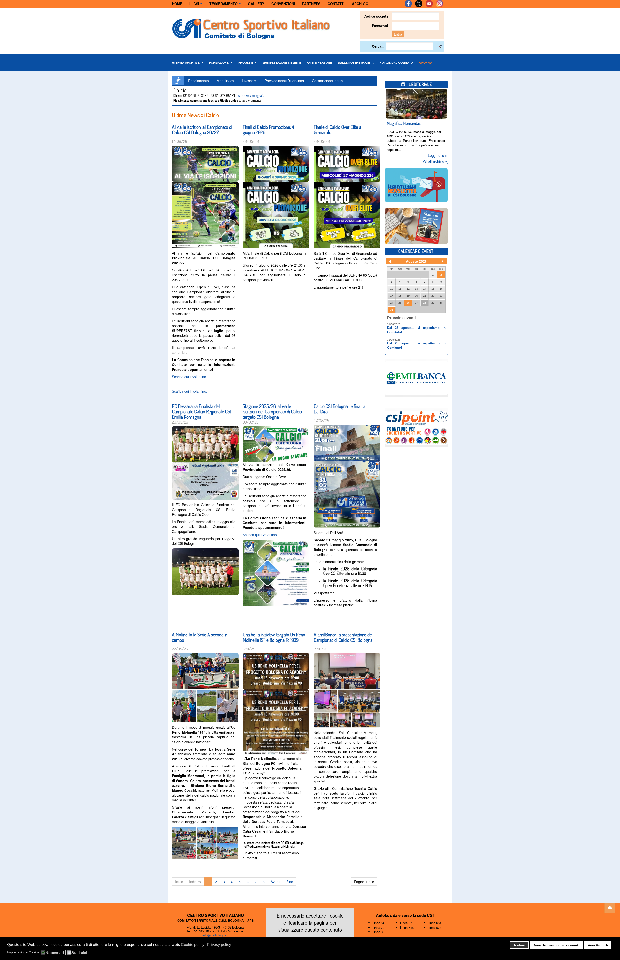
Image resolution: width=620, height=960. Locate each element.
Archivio (360, 3)
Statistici (79, 953)
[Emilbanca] (413, 377)
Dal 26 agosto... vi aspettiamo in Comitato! (416, 330)
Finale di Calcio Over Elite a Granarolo (337, 129)
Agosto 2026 (416, 261)
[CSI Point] (416, 427)
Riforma (425, 62)
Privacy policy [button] (219, 945)
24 (391, 302)
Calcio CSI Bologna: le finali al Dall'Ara (340, 409)
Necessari (55, 953)
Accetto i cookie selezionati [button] (556, 945)
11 (399, 288)
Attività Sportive (186, 62)
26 (408, 302)
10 (391, 288)
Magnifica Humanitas (404, 123)
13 (416, 288)
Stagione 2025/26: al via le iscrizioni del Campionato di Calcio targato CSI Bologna (272, 411)
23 (441, 295)
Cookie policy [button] (192, 945)
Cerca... (378, 46)
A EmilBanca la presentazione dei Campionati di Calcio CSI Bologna (343, 637)
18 (399, 295)
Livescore (249, 80)
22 (432, 295)
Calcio (178, 80)
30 (441, 302)
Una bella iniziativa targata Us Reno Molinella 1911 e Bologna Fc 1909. (274, 637)
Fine (289, 881)
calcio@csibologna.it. (251, 95)
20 (416, 295)
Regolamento (198, 80)
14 (424, 288)
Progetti (246, 62)
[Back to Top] (609, 908)
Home (177, 3)
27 (416, 302)
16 (441, 288)
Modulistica (225, 80)
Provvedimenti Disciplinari (284, 80)
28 (424, 302)
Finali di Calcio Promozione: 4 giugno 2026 (268, 129)
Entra (398, 34)
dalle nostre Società (356, 62)
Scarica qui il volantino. (189, 376)
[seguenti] (443, 261)
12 (408, 288)
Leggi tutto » (437, 155)
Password (380, 25)
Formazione (219, 62)
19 (408, 295)
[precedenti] (390, 261)
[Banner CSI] (416, 225)
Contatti (336, 3)
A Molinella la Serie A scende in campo (199, 637)
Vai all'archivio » (435, 161)
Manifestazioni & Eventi (282, 62)
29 (432, 302)
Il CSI (194, 3)
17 (391, 295)
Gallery (256, 3)
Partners (311, 3)
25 (399, 302)
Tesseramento (223, 3)
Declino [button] (519, 945)
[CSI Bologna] (251, 27)
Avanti (275, 881)
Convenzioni (283, 3)
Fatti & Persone (319, 62)
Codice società (376, 16)
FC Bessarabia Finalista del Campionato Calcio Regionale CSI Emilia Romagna (201, 411)
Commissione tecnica (328, 80)
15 (432, 288)
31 (391, 309)
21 (424, 295)
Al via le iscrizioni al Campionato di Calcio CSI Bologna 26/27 (202, 129)
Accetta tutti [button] (598, 945)
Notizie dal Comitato (396, 62)
